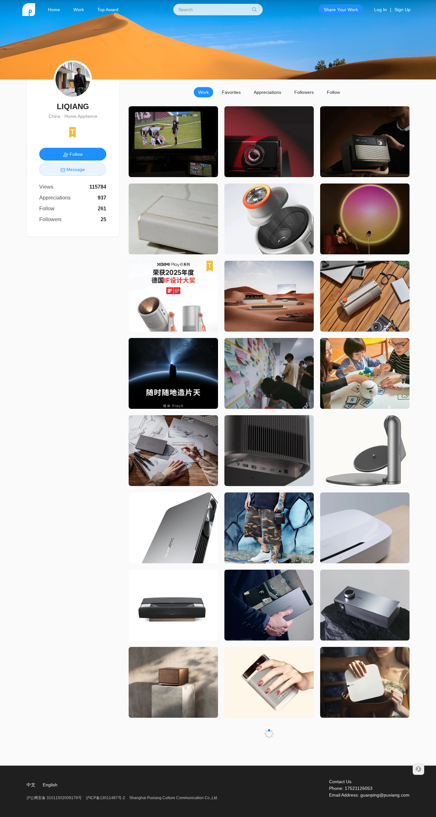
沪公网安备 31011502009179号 (54, 798)
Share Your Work (341, 9)
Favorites (231, 92)
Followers (304, 92)
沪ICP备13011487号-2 (105, 798)
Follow (333, 92)
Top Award (107, 9)
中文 (30, 784)
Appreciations (267, 92)
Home (54, 9)
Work (78, 9)
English (50, 784)
